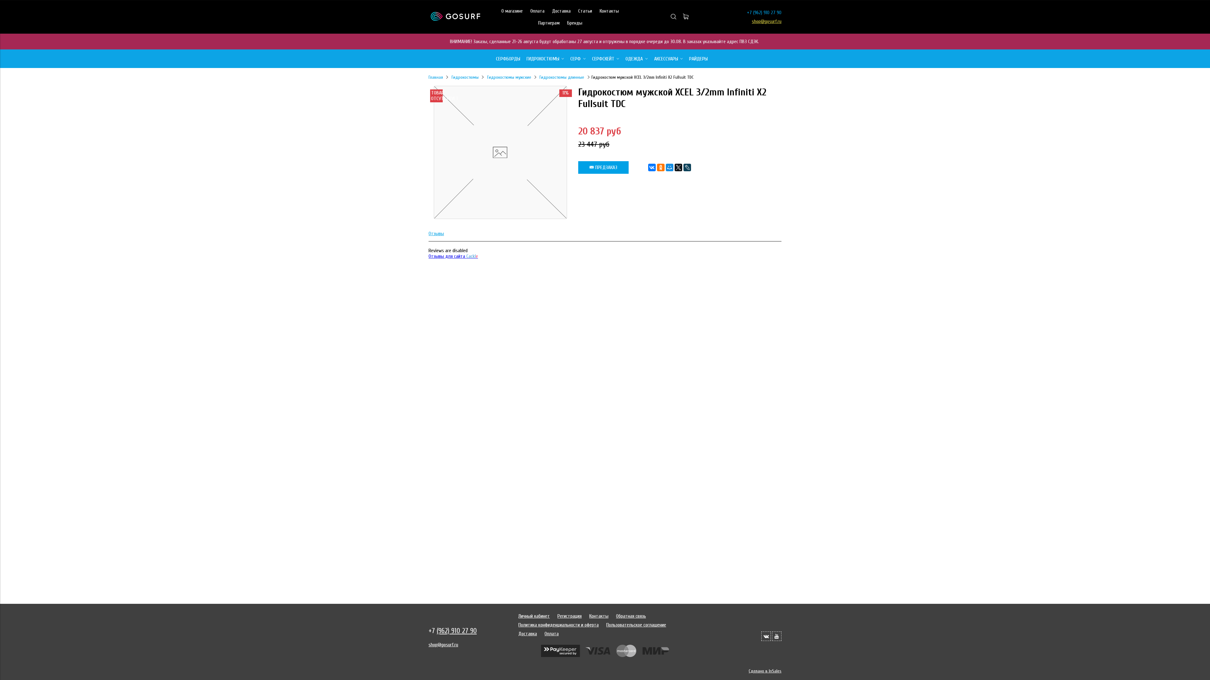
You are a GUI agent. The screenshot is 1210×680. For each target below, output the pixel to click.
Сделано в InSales (765, 671)
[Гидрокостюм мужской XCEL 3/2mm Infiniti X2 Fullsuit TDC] (500, 217)
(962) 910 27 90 (767, 12)
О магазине (512, 11)
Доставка (561, 11)
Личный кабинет (534, 616)
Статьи (585, 11)
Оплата (537, 11)
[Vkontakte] (766, 636)
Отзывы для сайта (453, 256)
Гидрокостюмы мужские (509, 77)
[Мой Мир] (669, 167)
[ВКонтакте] (652, 167)
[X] (678, 167)
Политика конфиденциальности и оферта (558, 625)
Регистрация (569, 616)
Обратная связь (631, 616)
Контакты (609, 11)
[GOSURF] (455, 19)
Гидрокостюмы (465, 77)
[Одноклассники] (661, 167)
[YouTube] (776, 636)
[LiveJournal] (687, 167)
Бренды (574, 23)
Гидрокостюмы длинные (561, 77)
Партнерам (549, 23)
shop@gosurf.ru (766, 21)
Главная (436, 77)
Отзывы (436, 233)
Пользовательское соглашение (636, 625)
